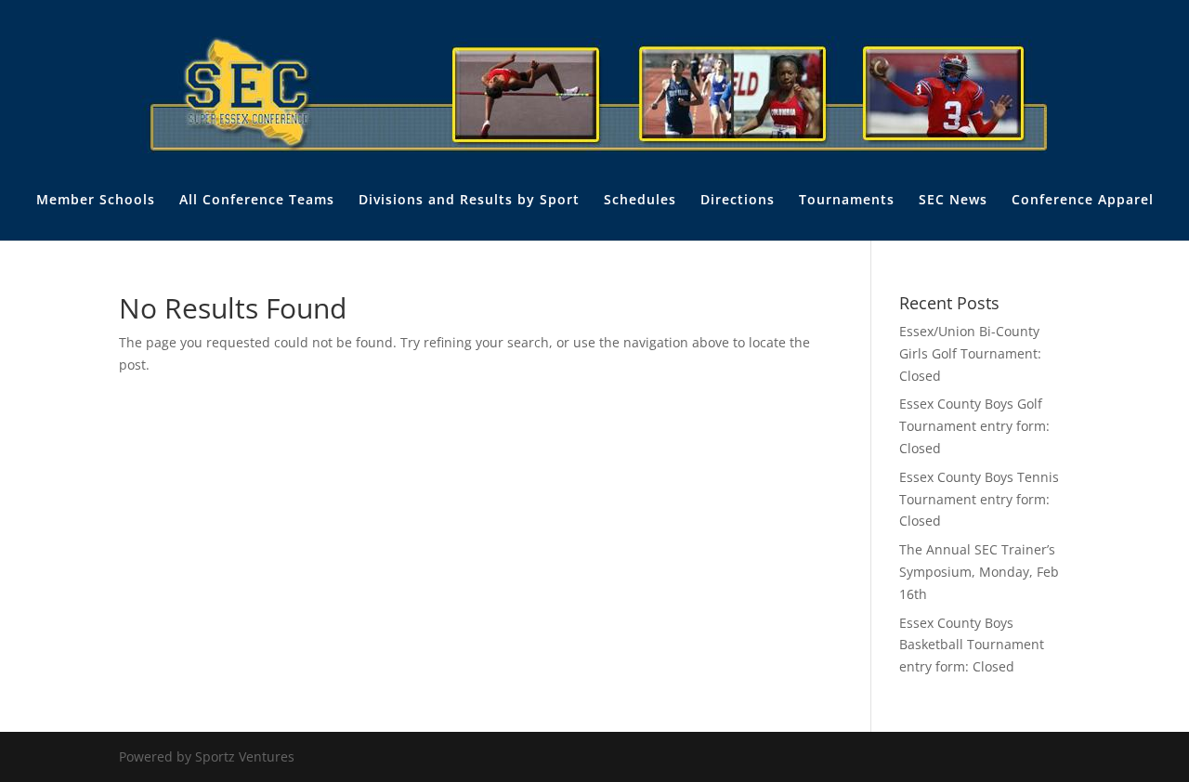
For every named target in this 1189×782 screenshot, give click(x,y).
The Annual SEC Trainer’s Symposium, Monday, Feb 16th (979, 572)
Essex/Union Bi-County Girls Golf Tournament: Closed (970, 353)
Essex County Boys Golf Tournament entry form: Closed (974, 426)
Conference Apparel (1083, 200)
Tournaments (847, 200)
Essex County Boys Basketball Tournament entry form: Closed (971, 645)
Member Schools (95, 200)
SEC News (953, 200)
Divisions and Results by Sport (469, 200)
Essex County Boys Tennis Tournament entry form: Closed (979, 499)
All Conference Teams (256, 200)
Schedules (640, 200)
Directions (737, 200)
